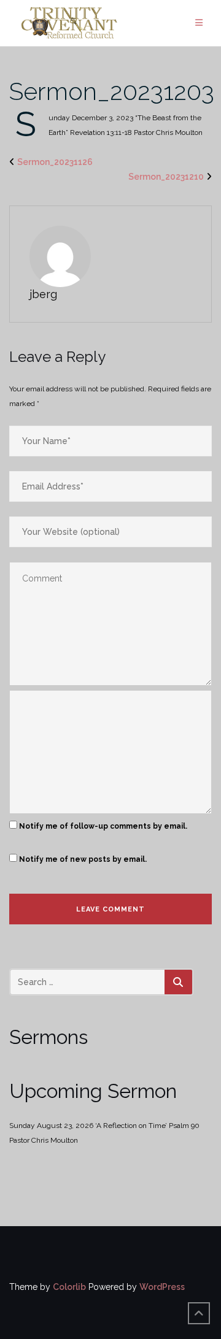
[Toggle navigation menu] (198, 23)
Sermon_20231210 (166, 177)
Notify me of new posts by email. (83, 859)
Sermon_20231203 (111, 91)
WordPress (162, 1287)
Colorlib (69, 1287)
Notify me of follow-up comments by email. (103, 826)
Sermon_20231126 (55, 162)
